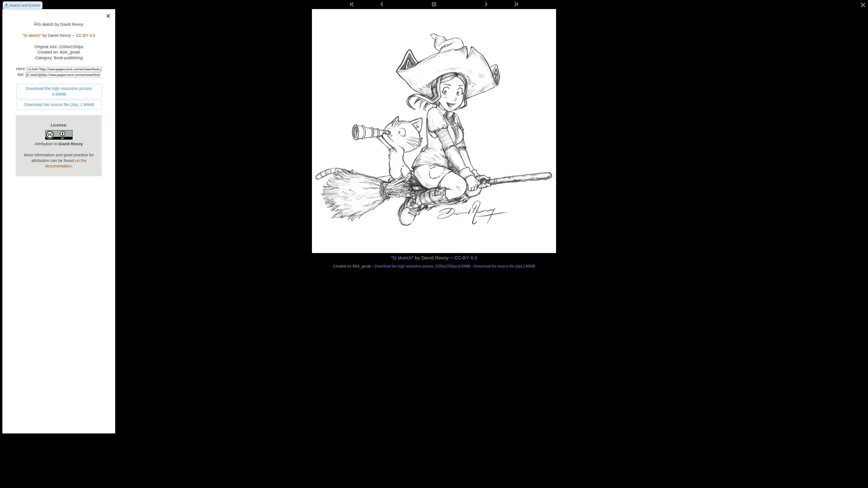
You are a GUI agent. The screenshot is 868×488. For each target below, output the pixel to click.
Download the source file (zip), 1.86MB (59, 104)
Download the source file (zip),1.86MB (504, 266)
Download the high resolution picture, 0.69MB (59, 91)
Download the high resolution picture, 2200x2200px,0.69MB (423, 266)
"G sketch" (402, 257)
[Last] (516, 4)
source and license (25, 5)
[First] (352, 4)
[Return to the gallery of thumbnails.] (863, 5)
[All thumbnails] (434, 4)
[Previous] (382, 4)
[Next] (486, 4)
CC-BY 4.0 (465, 257)
